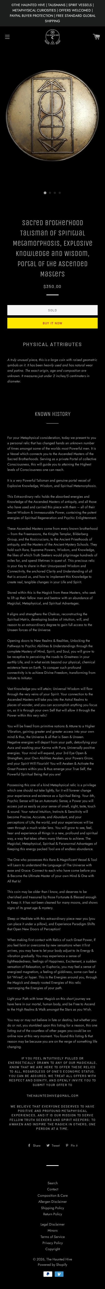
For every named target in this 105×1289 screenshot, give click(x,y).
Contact (52, 1189)
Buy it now (53, 323)
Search (53, 1183)
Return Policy (52, 1214)
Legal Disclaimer (53, 1224)
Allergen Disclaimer (52, 1201)
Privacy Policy (52, 1242)
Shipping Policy (52, 1207)
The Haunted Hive (59, 1259)
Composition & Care (53, 1195)
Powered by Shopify (52, 1264)
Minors (53, 1230)
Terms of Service (53, 1236)
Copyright (52, 1249)
